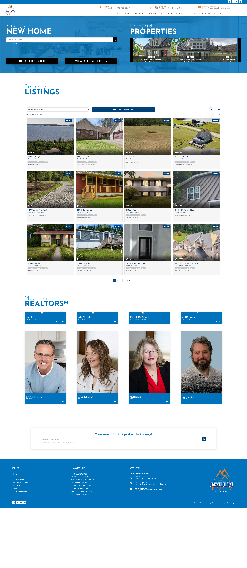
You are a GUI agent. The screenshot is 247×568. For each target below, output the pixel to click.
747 (128, 281)
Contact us (220, 13)
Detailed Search (32, 61)
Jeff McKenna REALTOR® (80, 483)
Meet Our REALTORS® (179, 13)
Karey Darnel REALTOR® (80, 494)
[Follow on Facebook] (233, 1)
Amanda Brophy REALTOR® (81, 486)
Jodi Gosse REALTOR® (79, 474)
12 (212, 114)
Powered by (227, 503)
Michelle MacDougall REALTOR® (82, 480)
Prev (131, 50)
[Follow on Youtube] (236, 1)
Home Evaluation (202, 13)
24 (216, 114)
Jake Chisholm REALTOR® (80, 477)
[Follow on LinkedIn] (240, 1)
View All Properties (91, 61)
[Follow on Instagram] (229, 1)
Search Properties (134, 13)
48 (219, 114)
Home (119, 13)
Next (239, 50)
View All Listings (156, 13)
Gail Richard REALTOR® (79, 488)
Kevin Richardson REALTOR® (81, 491)
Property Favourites (19, 491)
